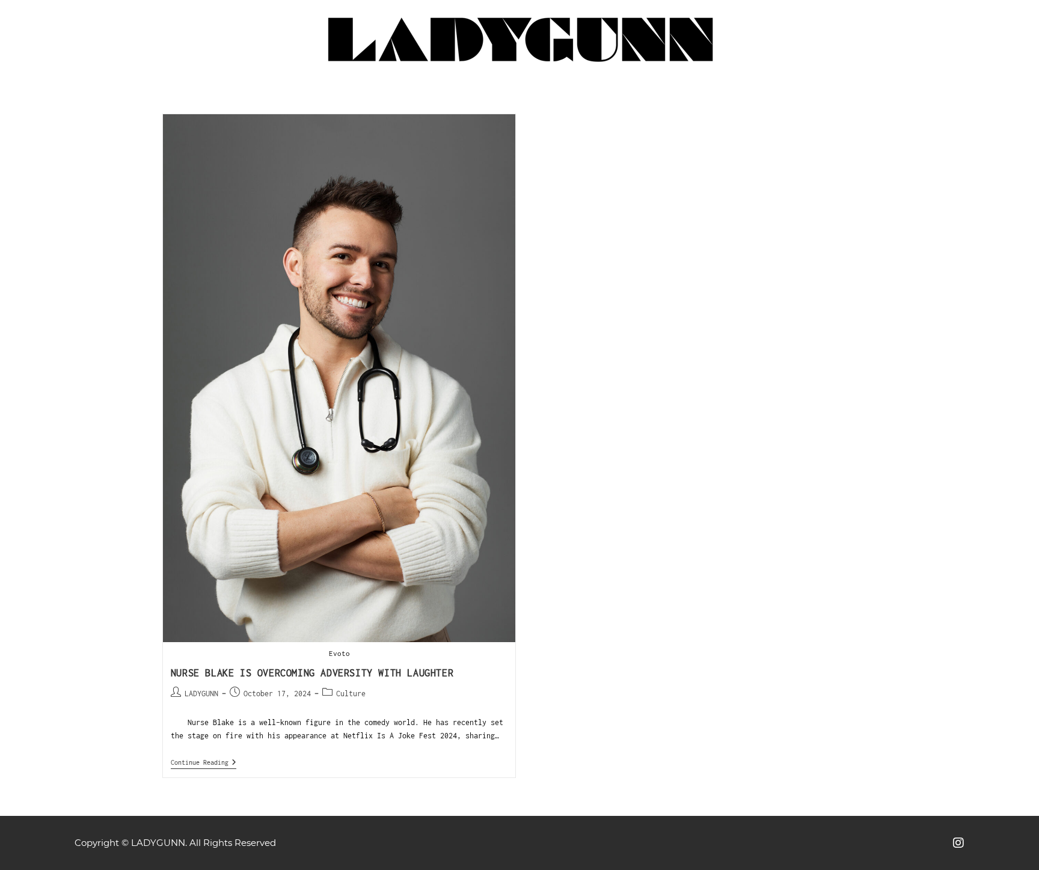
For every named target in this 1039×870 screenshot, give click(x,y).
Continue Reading (203, 762)
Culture (351, 693)
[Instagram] (958, 843)
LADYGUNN (201, 693)
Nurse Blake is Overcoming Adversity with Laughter (312, 672)
